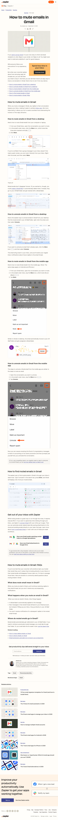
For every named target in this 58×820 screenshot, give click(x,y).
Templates (35, 812)
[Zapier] (5, 2)
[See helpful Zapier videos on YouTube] (15, 811)
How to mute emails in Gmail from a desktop (22, 84)
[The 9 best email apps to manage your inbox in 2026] (9, 713)
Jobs (49, 809)
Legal (50, 816)
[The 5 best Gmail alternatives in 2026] (9, 765)
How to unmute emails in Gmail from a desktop (23, 86)
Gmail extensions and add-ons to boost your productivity (26, 638)
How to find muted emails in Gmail (19, 93)
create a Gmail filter (17, 188)
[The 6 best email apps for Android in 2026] (9, 734)
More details (11, 535)
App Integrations (43, 812)
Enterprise (54, 809)
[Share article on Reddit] (30, 29)
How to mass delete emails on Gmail (20, 633)
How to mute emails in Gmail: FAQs (19, 95)
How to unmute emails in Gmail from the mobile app (24, 91)
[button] (39, 651)
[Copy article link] (33, 29)
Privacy (55, 816)
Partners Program (52, 812)
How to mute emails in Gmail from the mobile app (24, 89)
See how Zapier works (22, 800)
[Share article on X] (25, 29)
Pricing (28, 809)
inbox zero (39, 108)
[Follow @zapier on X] (13, 811)
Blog (5, 6)
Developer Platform (39, 809)
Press (46, 809)
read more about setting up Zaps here (24, 554)
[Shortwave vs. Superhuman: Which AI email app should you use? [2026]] (9, 755)
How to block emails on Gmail (18, 635)
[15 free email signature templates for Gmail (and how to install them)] (9, 692)
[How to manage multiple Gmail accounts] (9, 723)
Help (32, 809)
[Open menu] (55, 2)
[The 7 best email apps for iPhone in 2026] (9, 744)
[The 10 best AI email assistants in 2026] (9, 702)
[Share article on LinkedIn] (27, 29)
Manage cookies (44, 816)
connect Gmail (24, 523)
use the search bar (43, 626)
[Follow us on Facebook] (7, 811)
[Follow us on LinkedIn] (10, 811)
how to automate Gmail (19, 529)
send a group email (17, 55)
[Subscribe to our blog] (18, 811)
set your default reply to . (33, 462)
